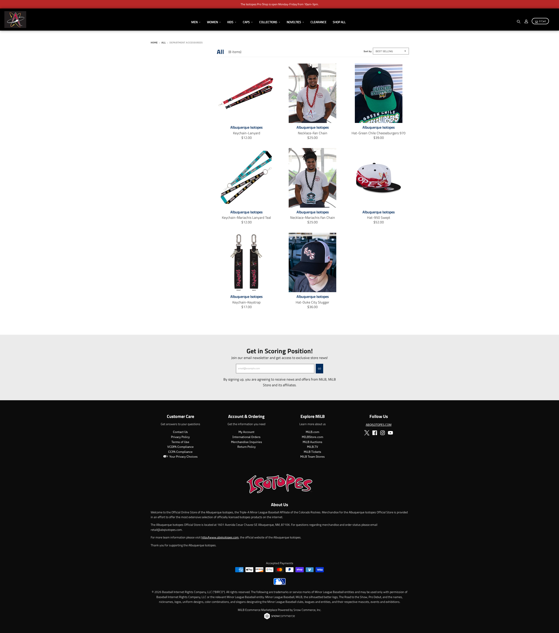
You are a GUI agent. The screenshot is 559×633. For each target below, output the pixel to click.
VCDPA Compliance (180, 447)
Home (154, 42)
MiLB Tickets (312, 452)
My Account (246, 432)
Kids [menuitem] (230, 22)
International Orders (246, 437)
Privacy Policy (180, 437)
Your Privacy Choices (183, 457)
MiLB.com (312, 432)
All (163, 42)
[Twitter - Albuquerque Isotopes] (366, 432)
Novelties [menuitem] (294, 22)
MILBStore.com (312, 437)
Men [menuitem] (194, 22)
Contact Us (180, 432)
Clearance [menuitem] (318, 22)
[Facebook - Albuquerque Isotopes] (374, 432)
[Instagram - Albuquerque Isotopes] (382, 432)
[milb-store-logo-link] (280, 583)
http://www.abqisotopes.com (220, 537)
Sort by (368, 51)
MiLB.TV (312, 447)
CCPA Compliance (180, 452)
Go (319, 368)
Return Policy (246, 447)
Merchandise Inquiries (246, 442)
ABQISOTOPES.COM (379, 424)
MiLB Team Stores (312, 457)
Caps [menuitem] (246, 22)
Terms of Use (180, 442)
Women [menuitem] (212, 22)
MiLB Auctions (312, 442)
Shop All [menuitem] (339, 22)
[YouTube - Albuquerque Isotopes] (390, 432)
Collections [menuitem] (268, 22)
